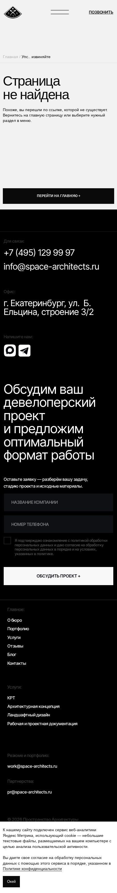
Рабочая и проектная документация (42, 723)
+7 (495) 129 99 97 (39, 252)
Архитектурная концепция (33, 706)
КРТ (11, 698)
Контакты (16, 663)
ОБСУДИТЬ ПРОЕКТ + (59, 576)
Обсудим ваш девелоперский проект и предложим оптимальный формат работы (50, 422)
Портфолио (18, 628)
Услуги (13, 637)
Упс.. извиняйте (36, 56)
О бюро (14, 620)
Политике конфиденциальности (32, 868)
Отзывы (15, 646)
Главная (10, 56)
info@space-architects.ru (51, 266)
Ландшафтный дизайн (28, 715)
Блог (11, 654)
